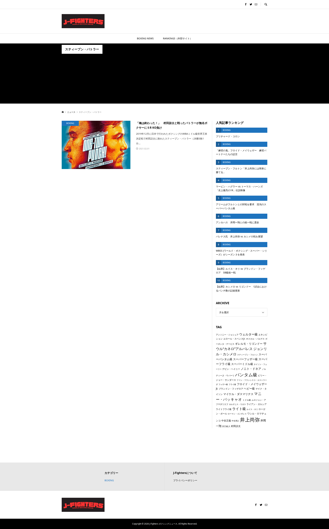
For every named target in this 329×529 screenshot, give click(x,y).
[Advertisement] (164, 79)
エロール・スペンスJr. (234, 338)
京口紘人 (226, 426)
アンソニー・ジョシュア (227, 334)
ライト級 (239, 408)
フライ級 (232, 384)
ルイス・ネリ (252, 409)
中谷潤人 (235, 421)
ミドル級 (247, 399)
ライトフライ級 (223, 409)
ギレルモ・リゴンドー (249, 344)
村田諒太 (236, 426)
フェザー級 (223, 384)
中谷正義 (226, 420)
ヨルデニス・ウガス (237, 404)
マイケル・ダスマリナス (238, 394)
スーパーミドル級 (242, 364)
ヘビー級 (249, 388)
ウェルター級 (248, 334)
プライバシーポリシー (185, 480)
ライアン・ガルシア (257, 404)
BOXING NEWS (145, 38)
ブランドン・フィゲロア (231, 388)
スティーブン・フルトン (247, 354)
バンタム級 (246, 375)
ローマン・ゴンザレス (237, 414)
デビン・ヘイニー (231, 368)
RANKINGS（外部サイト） (177, 38)
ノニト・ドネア (251, 369)
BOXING (109, 480)
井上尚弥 (250, 419)
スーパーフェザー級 (245, 359)
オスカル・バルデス (255, 338)
